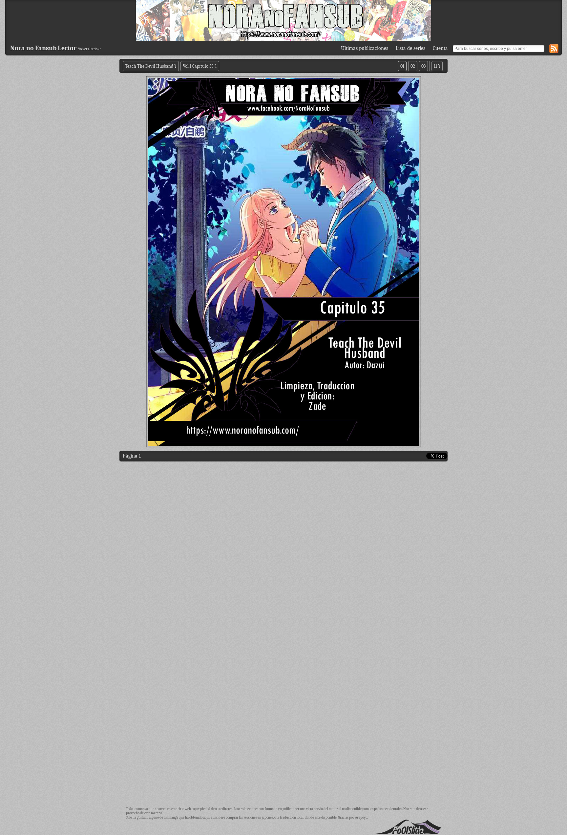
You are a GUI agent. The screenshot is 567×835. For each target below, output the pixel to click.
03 (423, 66)
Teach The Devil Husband (149, 66)
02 (412, 66)
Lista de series (410, 48)
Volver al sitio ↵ (89, 49)
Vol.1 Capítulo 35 (198, 66)
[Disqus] (283, 549)
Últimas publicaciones (364, 48)
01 (402, 66)
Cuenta (440, 48)
